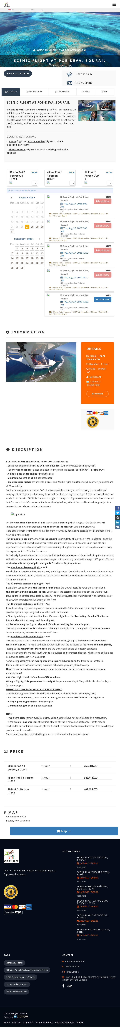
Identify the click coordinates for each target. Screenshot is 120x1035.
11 (32, 253)
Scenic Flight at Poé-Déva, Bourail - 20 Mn (92, 887)
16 (22, 258)
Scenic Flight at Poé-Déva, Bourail (92, 859)
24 (27, 263)
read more (81, 867)
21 (12, 263)
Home (38, 50)
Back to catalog (18, 73)
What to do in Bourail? (16, 991)
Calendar (28, 1022)
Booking (16, 1022)
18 (32, 258)
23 (22, 263)
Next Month (39, 239)
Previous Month (11, 197)
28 (32, 226)
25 (32, 263)
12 (37, 253)
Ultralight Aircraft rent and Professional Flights (27, 970)
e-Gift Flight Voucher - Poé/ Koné (20, 977)
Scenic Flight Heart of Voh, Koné (93, 873)
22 (17, 263)
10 (27, 253)
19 (37, 258)
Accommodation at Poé (17, 984)
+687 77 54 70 (84, 74)
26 (37, 263)
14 (12, 258)
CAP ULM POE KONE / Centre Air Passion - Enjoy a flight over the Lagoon (88, 978)
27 (27, 226)
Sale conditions (44, 1022)
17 (27, 258)
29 (37, 226)
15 (17, 258)
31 (12, 231)
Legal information (65, 1022)
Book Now (104, 299)
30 (22, 268)
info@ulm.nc (83, 82)
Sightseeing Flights (14, 962)
